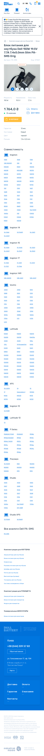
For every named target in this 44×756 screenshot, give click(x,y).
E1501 (6, 217)
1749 (31, 500)
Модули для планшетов (11, 603)
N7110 (31, 185)
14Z (18, 213)
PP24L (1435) (8, 441)
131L (5, 344)
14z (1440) (20, 504)
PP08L (32, 434)
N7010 (6, 185)
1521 (18, 195)
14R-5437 (33, 278)
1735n (32, 504)
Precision (14, 459)
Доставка (35, 113)
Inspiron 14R (15, 273)
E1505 (19, 217)
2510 (31, 304)
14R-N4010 (7, 278)
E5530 (6, 366)
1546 (5, 199)
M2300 (32, 464)
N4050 (19, 177)
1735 (5, 497)
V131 (5, 322)
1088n (19, 315)
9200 (31, 206)
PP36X (19, 448)
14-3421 (32, 232)
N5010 (6, 181)
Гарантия (12, 691)
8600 (18, 206)
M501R (6, 170)
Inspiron (13, 155)
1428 (5, 192)
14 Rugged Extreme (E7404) (26, 344)
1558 (31, 493)
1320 (5, 297)
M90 (31, 471)
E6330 (19, 337)
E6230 (32, 333)
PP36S (6, 448)
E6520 (32, 373)
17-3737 (32, 263)
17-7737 (6, 266)
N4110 (32, 177)
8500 (6, 206)
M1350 (32, 392)
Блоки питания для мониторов (14, 616)
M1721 (31, 399)
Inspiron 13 (15, 406)
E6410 (6, 369)
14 (17, 388)
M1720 (19, 399)
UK (23, 3)
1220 (18, 293)
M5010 (32, 167)
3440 (6, 341)
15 (30, 388)
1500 (18, 297)
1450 (31, 482)
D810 (18, 351)
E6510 (19, 373)
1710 (5, 304)
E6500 (6, 373)
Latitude (14, 329)
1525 (31, 486)
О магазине (28, 691)
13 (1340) (7, 519)
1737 (31, 497)
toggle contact (30, 3)
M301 (5, 220)
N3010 (6, 174)
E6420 (19, 369)
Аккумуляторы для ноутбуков (14, 555)
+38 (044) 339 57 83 (18, 646)
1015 (31, 290)
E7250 (32, 377)
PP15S (19, 438)
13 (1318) (7, 411)
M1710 (6, 399)
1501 (31, 192)
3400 (31, 307)
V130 (31, 318)
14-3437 (6, 236)
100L (31, 341)
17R (31, 163)
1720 (18, 199)
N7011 (19, 185)
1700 (31, 300)
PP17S (32, 438)
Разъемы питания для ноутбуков (15, 565)
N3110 (19, 174)
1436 (18, 482)
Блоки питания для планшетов (14, 600)
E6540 (19, 377)
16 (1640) (20, 519)
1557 (18, 493)
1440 (18, 192)
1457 (5, 486)
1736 (18, 497)
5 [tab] (31, 89)
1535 (5, 490)
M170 (31, 395)
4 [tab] (26, 89)
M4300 (19, 467)
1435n (6, 504)
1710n (5, 318)
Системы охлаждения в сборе (14, 583)
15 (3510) (7, 464)
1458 (18, 486)
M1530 (19, 395)
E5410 (32, 355)
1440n (6, 213)
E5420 (6, 359)
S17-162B (20, 508)
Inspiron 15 (15, 243)
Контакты (12, 699)
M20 (18, 464)
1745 (5, 500)
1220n (32, 315)
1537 (31, 490)
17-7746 (19, 266)
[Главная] (5, 41)
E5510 (19, 362)
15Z (5, 188)
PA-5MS (6, 534)
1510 (31, 297)
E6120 (6, 333)
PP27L (19, 441)
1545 (31, 195)
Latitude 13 (15, 418)
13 (4, 422)
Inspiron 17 (15, 258)
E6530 (6, 377)
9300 (6, 210)
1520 (5, 195)
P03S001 (20, 434)
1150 (18, 188)
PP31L (6, 445)
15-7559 (32, 251)
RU (27, 3)
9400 (19, 210)
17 (4, 392)
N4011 (6, 177)
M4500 (6, 471)
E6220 (19, 333)
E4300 (6, 355)
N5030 (19, 181)
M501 (18, 167)
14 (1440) (20, 232)
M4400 (32, 467)
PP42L (19, 452)
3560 (18, 311)
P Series (13, 429)
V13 (18, 318)
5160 (31, 202)
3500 (6, 311)
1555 (5, 493)
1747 (18, 500)
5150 (18, 202)
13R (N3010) (8, 163)
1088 (5, 293)
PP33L (19, 445)
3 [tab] (22, 89)
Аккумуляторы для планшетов (14, 596)
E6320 (6, 337)
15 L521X (7, 388)
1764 (31, 159)
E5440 (32, 359)
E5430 (19, 359)
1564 (18, 159)
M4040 (6, 167)
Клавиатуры (8, 562)
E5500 (6, 362)
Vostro (13, 285)
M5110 (32, 170)
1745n (6, 508)
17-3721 (19, 263)
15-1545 (19, 247)
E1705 (32, 217)
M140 (5, 395)
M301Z (19, 220)
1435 (5, 482)
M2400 (6, 467)
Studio (13, 478)
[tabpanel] (22, 77)
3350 (19, 307)
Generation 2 (21, 392)
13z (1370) (33, 210)
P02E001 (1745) (9, 434)
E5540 (19, 366)
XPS (12, 383)
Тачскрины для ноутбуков (12, 580)
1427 (31, 188)
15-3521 (32, 247)
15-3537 (6, 251)
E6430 (32, 369)
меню (39, 3)
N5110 (32, 181)
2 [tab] (17, 89)
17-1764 (6, 263)
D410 (31, 344)
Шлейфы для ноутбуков (12, 569)
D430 (6, 348)
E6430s (32, 337)
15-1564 (6, 247)
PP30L (32, 441)
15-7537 (19, 251)
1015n (6, 315)
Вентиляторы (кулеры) (11, 576)
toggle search (18, 3)
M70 (18, 471)
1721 (31, 199)
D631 (31, 348)
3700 (31, 311)
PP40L (6, 452)
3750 (18, 290)
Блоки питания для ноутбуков (14, 558)
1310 (31, 293)
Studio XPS (15, 514)
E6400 (32, 366)
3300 (6, 307)
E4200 (32, 351)
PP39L (32, 448)
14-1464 (6, 232)
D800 (6, 351)
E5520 (32, 362)
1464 (5, 159)
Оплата (34, 109)
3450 (6, 290)
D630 (18, 348)
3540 (19, 341)
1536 (18, 490)
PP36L (32, 445)
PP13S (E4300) (9, 438)
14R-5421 (20, 278)
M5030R (19, 170)
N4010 (32, 174)
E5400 (19, 355)
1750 (5, 202)
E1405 (32, 213)
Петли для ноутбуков (11, 573)
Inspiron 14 (15, 227)
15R (18, 163)
